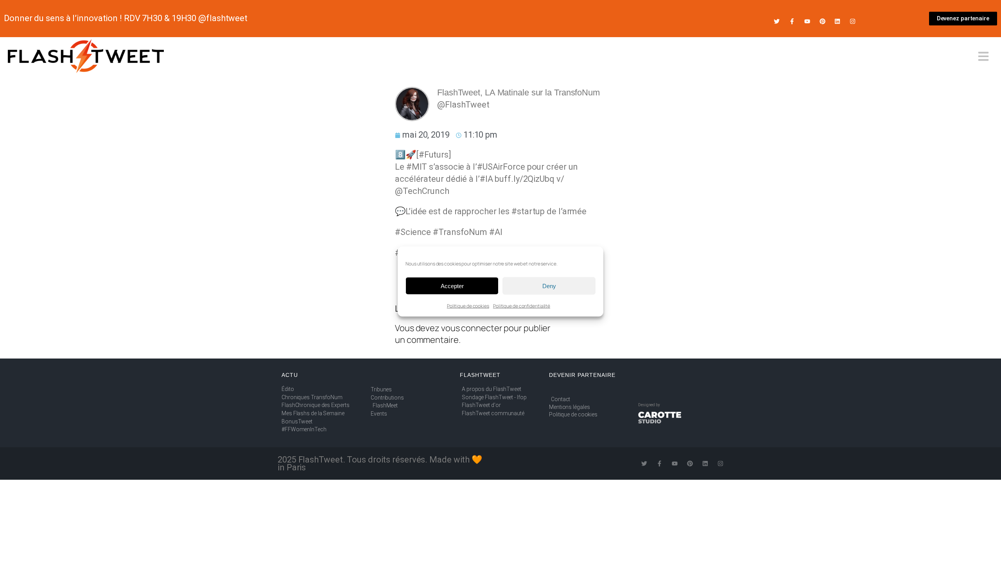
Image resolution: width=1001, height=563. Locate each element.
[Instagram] (853, 21)
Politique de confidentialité (521, 306)
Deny (549, 285)
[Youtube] (807, 21)
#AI (495, 232)
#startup (528, 211)
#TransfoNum (460, 232)
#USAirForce (501, 167)
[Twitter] (777, 21)
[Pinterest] (822, 21)
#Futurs (433, 155)
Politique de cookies (468, 306)
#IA (486, 179)
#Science (413, 232)
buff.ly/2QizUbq (524, 179)
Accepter (452, 285)
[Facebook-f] (792, 21)
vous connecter (471, 328)
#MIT (416, 167)
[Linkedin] (837, 21)
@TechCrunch (422, 191)
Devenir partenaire (582, 375)
